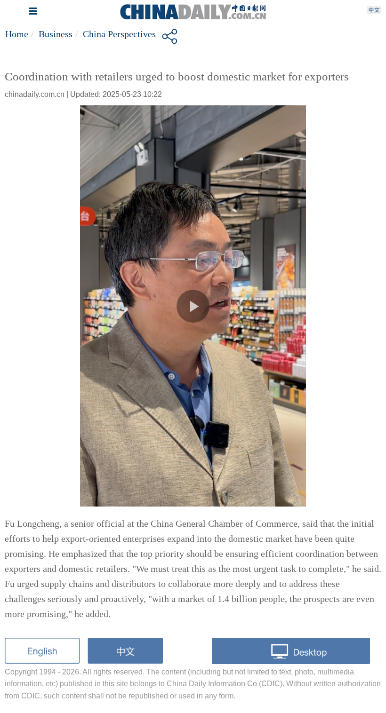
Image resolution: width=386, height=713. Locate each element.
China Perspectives (119, 34)
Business (55, 34)
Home (16, 34)
